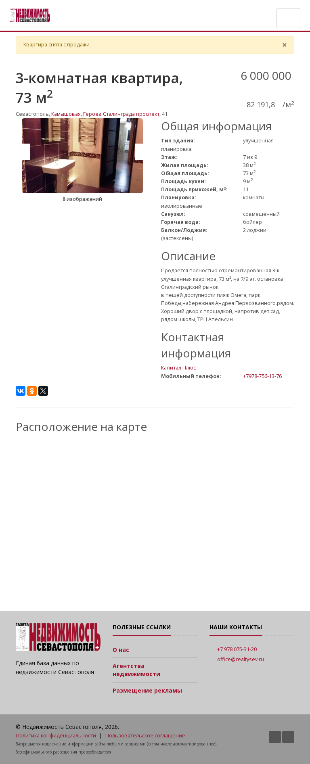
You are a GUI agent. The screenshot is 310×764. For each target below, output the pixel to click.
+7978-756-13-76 (262, 376)
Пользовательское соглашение (145, 735)
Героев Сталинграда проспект (121, 114)
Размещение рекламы (147, 690)
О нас (121, 649)
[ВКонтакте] (20, 391)
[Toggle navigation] (288, 18)
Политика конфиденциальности (56, 735)
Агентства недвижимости (136, 670)
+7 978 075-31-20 (237, 649)
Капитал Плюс (178, 367)
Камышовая (66, 114)
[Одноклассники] (32, 391)
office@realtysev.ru (240, 659)
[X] (43, 391)
